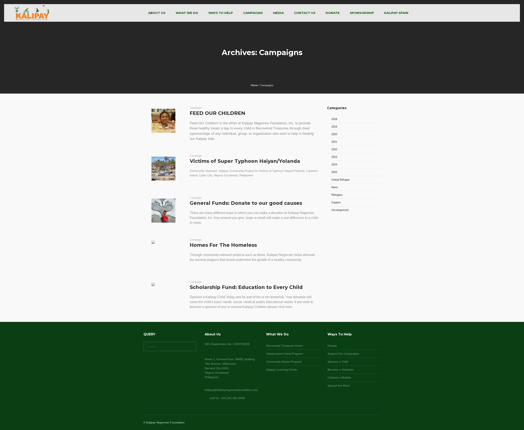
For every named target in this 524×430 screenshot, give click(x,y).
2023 (334, 156)
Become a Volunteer (341, 369)
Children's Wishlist (339, 377)
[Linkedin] (358, 423)
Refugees (337, 194)
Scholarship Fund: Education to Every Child (246, 287)
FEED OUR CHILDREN (217, 113)
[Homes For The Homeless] (163, 253)
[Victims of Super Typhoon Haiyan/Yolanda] (163, 169)
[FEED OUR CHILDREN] (163, 121)
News (334, 187)
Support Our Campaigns (343, 353)
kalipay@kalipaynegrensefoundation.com (231, 390)
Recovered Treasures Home (284, 345)
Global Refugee (340, 179)
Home (254, 85)
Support (336, 202)
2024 (334, 164)
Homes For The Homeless (223, 245)
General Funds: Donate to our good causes (246, 203)
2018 (334, 119)
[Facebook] (363, 423)
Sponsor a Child (338, 361)
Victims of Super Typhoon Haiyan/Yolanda (245, 161)
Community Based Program (284, 361)
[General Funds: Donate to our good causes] (163, 211)
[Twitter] (373, 423)
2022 (334, 149)
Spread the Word (339, 385)
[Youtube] (378, 423)
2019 (334, 126)
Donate (332, 345)
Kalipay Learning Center (281, 369)
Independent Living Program (284, 353)
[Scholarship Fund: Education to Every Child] (163, 295)
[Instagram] (368, 423)
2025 (334, 172)
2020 (334, 134)
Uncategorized (339, 210)
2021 (334, 141)
